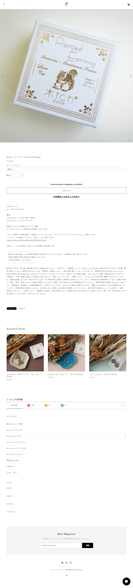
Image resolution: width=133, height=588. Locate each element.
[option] (66, 75)
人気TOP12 (11, 466)
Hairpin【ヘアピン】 (15, 454)
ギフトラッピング (14, 165)
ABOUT (10, 496)
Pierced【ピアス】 (14, 436)
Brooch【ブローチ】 (15, 430)
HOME (9, 488)
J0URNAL (10, 504)
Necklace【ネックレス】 (16, 442)
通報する (22, 308)
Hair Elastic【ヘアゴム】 (17, 448)
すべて (15, 405)
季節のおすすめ (13, 460)
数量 (8, 175)
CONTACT (11, 512)
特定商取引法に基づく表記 (73, 569)
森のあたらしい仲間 (14, 424)
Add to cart (67, 190)
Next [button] (130, 75)
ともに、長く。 (13, 473)
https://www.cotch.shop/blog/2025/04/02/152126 (26, 240)
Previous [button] (2, 75)
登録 (87, 545)
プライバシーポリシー (58, 569)
